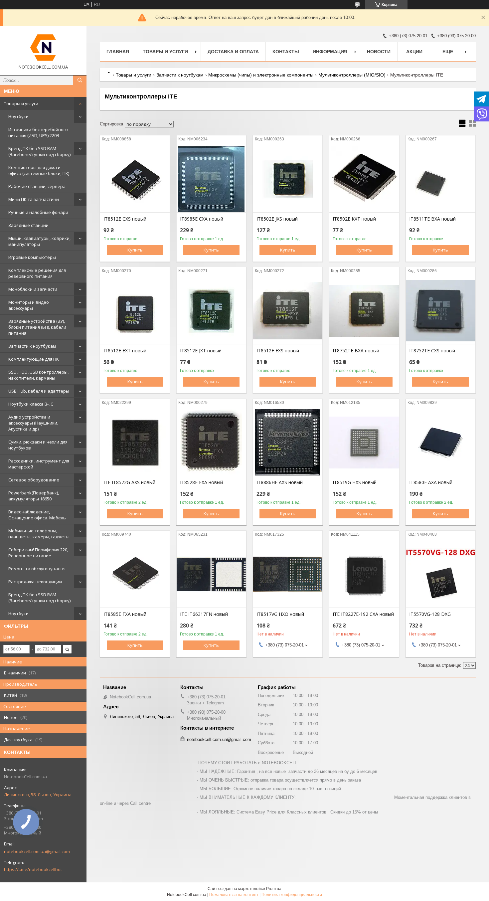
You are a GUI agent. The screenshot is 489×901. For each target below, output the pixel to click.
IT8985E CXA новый (201, 219)
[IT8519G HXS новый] (364, 442)
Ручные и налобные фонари (38, 212)
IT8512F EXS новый (277, 351)
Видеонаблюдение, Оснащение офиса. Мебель (37, 515)
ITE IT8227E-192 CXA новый (363, 614)
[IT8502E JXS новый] (288, 179)
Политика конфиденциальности (291, 894)
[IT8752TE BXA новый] (364, 310)
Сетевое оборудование (33, 480)
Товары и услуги (21, 103)
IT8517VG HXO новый (280, 614)
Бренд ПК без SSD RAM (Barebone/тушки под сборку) (39, 151)
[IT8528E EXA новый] (211, 442)
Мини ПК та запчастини (33, 199)
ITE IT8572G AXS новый (129, 482)
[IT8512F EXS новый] (288, 310)
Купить (135, 250)
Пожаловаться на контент (233, 894)
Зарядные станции (28, 225)
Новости (379, 51)
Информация (330, 51)
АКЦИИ (414, 51)
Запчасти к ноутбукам (32, 346)
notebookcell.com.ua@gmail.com (37, 851)
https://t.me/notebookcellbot (33, 869)
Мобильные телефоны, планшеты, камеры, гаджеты (39, 534)
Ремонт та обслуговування (37, 569)
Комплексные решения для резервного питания (37, 273)
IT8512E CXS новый (124, 219)
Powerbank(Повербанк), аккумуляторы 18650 (33, 496)
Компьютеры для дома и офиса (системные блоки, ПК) (38, 170)
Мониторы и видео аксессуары (28, 305)
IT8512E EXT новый (124, 351)
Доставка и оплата (233, 51)
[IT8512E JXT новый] (211, 310)
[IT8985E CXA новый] (211, 179)
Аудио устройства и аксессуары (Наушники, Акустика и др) (33, 423)
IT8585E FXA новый (124, 614)
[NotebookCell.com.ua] (43, 47)
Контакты (285, 51)
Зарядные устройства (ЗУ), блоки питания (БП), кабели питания (37, 327)
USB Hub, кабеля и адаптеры (38, 391)
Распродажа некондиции (35, 582)
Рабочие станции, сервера (37, 186)
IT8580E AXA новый (430, 482)
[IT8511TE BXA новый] (440, 179)
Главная (117, 51)
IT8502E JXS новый (277, 219)
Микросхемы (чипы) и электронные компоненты (260, 75)
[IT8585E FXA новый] (135, 574)
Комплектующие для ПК (33, 359)
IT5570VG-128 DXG (430, 614)
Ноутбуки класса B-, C (30, 404)
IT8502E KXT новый (354, 219)
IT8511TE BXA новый (432, 219)
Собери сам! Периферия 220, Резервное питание (38, 553)
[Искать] (79, 80)
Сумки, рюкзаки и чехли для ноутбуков (38, 445)
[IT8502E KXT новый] (364, 179)
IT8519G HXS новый (355, 482)
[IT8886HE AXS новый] (288, 442)
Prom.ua (273, 888)
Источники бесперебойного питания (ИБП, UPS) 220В (38, 132)
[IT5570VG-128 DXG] (440, 574)
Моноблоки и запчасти (32, 289)
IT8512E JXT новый (201, 351)
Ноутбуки (18, 116)
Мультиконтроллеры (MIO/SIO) (352, 75)
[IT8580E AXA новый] (440, 442)
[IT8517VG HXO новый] (288, 574)
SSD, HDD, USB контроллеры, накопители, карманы (38, 375)
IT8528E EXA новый (201, 482)
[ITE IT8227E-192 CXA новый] (364, 574)
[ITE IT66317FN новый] (211, 574)
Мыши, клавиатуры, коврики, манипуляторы (39, 241)
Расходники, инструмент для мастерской (38, 464)
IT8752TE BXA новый (356, 351)
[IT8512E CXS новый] (135, 179)
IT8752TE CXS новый (432, 351)
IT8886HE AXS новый (279, 482)
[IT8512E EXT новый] (135, 310)
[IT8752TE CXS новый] (440, 310)
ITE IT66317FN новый (204, 614)
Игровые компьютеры (32, 257)
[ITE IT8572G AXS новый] (135, 442)
